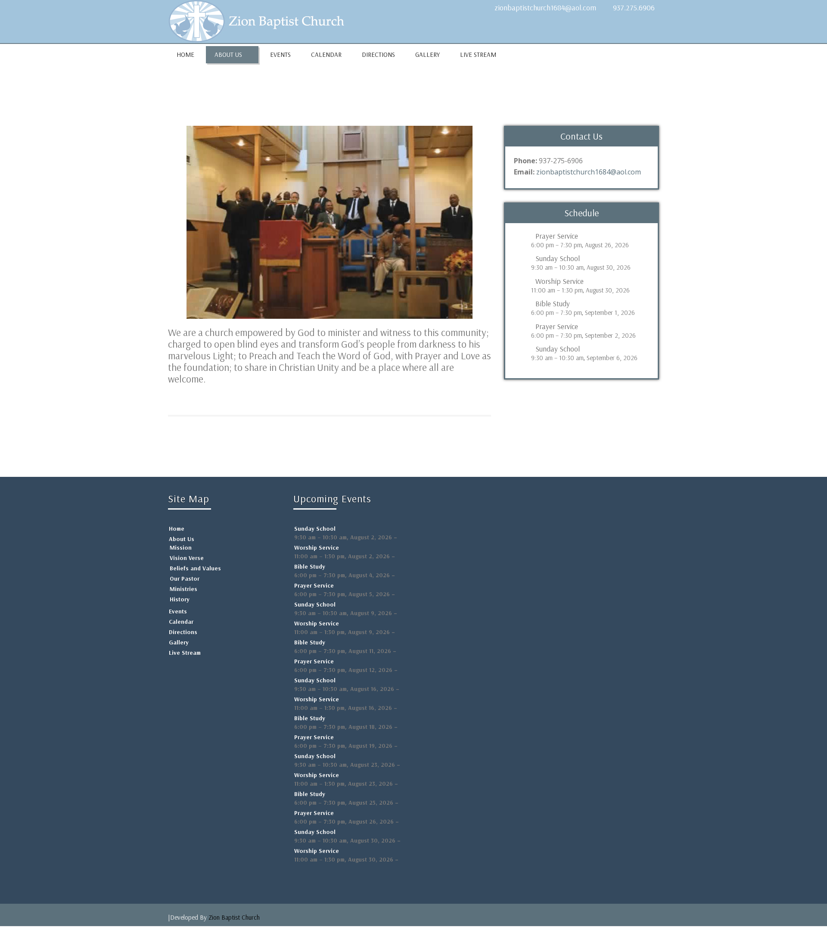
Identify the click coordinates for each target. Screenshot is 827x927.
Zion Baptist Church (234, 917)
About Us (228, 54)
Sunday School (557, 258)
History (180, 599)
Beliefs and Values (195, 568)
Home (185, 54)
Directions (378, 54)
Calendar (326, 54)
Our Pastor (184, 578)
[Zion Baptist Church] (261, 19)
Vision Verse (187, 558)
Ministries (183, 589)
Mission (181, 547)
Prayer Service (556, 236)
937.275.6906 (634, 7)
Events (280, 54)
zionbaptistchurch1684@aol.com (545, 7)
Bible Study (552, 303)
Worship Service (559, 281)
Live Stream (478, 54)
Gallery (427, 54)
